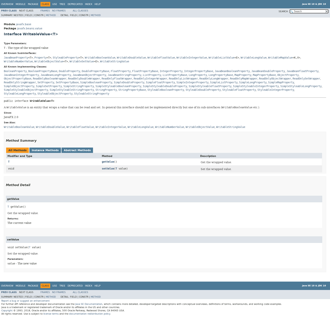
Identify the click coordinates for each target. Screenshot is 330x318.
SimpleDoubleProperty (129, 82)
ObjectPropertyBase (17, 78)
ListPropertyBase (175, 75)
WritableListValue (222, 57)
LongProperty (198, 75)
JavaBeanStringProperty (124, 75)
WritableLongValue (254, 57)
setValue (108, 168)
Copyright (7, 310)
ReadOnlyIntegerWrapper (150, 78)
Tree (62, 4)
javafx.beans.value (29, 28)
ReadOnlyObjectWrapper (275, 78)
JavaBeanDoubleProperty (268, 71)
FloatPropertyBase (145, 71)
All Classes (80, 10)
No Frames (59, 10)
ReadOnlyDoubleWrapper (84, 78)
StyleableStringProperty (91, 93)
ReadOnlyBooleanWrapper (49, 78)
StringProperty (106, 90)
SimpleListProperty (224, 82)
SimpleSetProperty (49, 86)
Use (54, 4)
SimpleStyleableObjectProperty (26, 90)
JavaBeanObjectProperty (89, 75)
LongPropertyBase (221, 75)
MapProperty (243, 75)
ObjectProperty (288, 75)
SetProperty (45, 82)
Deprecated (75, 4)
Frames (45, 10)
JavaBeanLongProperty (55, 75)
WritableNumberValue (18, 61)
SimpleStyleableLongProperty (301, 86)
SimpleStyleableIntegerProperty (256, 86)
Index (88, 4)
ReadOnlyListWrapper (183, 78)
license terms (51, 313)
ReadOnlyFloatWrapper (117, 78)
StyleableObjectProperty (55, 93)
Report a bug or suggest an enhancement (25, 301)
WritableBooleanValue (100, 57)
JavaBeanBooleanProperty (232, 71)
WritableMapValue (280, 57)
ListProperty (152, 75)
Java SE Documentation (88, 304)
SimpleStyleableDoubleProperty (165, 86)
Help (97, 4)
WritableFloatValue (161, 57)
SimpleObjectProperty (19, 86)
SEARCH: (284, 11)
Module (21, 4)
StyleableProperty (66, 57)
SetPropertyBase (67, 82)
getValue (108, 161)
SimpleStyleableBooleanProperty (118, 86)
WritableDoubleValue (131, 57)
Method (51, 15)
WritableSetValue (82, 61)
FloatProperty (121, 71)
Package (33, 4)
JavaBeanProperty (16, 57)
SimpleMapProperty (281, 82)
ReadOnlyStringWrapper (20, 82)
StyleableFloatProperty (239, 90)
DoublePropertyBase (95, 71)
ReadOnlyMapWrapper (243, 78)
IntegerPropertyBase (198, 71)
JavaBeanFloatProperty (302, 71)
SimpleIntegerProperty (192, 82)
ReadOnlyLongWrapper (213, 78)
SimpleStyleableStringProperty (72, 90)
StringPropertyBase (132, 90)
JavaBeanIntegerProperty (21, 75)
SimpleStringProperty (78, 86)
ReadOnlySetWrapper (306, 78)
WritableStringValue (114, 61)
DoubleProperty (69, 71)
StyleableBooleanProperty (165, 90)
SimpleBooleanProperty (96, 82)
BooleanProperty (15, 71)
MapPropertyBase (264, 75)
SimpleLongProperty (253, 82)
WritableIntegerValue (191, 57)
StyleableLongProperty (20, 93)
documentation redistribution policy (89, 313)
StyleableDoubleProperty (203, 90)
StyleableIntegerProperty (275, 90)
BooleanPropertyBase (42, 71)
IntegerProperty (171, 71)
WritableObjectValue (48, 61)
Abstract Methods (77, 150)
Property (40, 57)
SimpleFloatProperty (160, 82)
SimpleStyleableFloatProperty (210, 86)
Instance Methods (45, 150)
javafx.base (23, 24)
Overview (7, 4)
